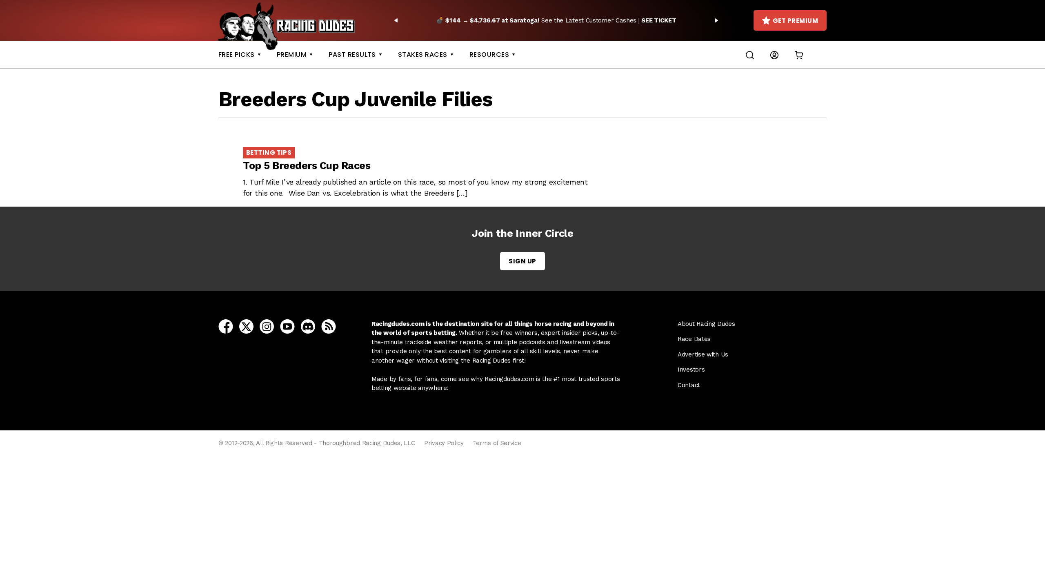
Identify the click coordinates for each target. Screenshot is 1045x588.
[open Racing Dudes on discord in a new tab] (308, 326)
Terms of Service (497, 443)
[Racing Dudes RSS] (328, 326)
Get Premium (795, 20)
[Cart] (799, 54)
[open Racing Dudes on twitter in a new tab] (246, 326)
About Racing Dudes (706, 323)
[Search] (750, 54)
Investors (691, 369)
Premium (292, 54)
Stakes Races (422, 54)
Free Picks (236, 54)
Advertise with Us (703, 354)
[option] (556, 20)
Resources (489, 54)
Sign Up (522, 261)
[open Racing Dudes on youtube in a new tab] (287, 326)
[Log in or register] (774, 54)
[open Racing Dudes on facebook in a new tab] (225, 326)
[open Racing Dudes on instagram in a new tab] (267, 326)
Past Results (352, 54)
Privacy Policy (444, 443)
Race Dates (694, 339)
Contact (689, 385)
